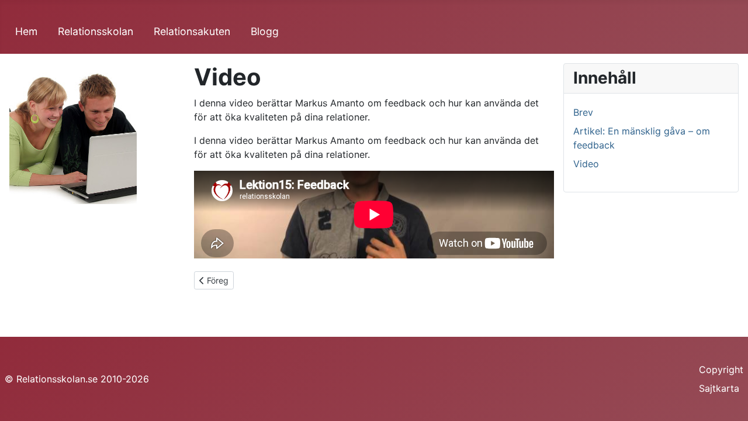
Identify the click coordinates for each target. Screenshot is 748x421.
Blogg (265, 31)
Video (586, 164)
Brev (583, 112)
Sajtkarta (719, 388)
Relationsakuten (192, 31)
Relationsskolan (95, 31)
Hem (26, 31)
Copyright (721, 369)
